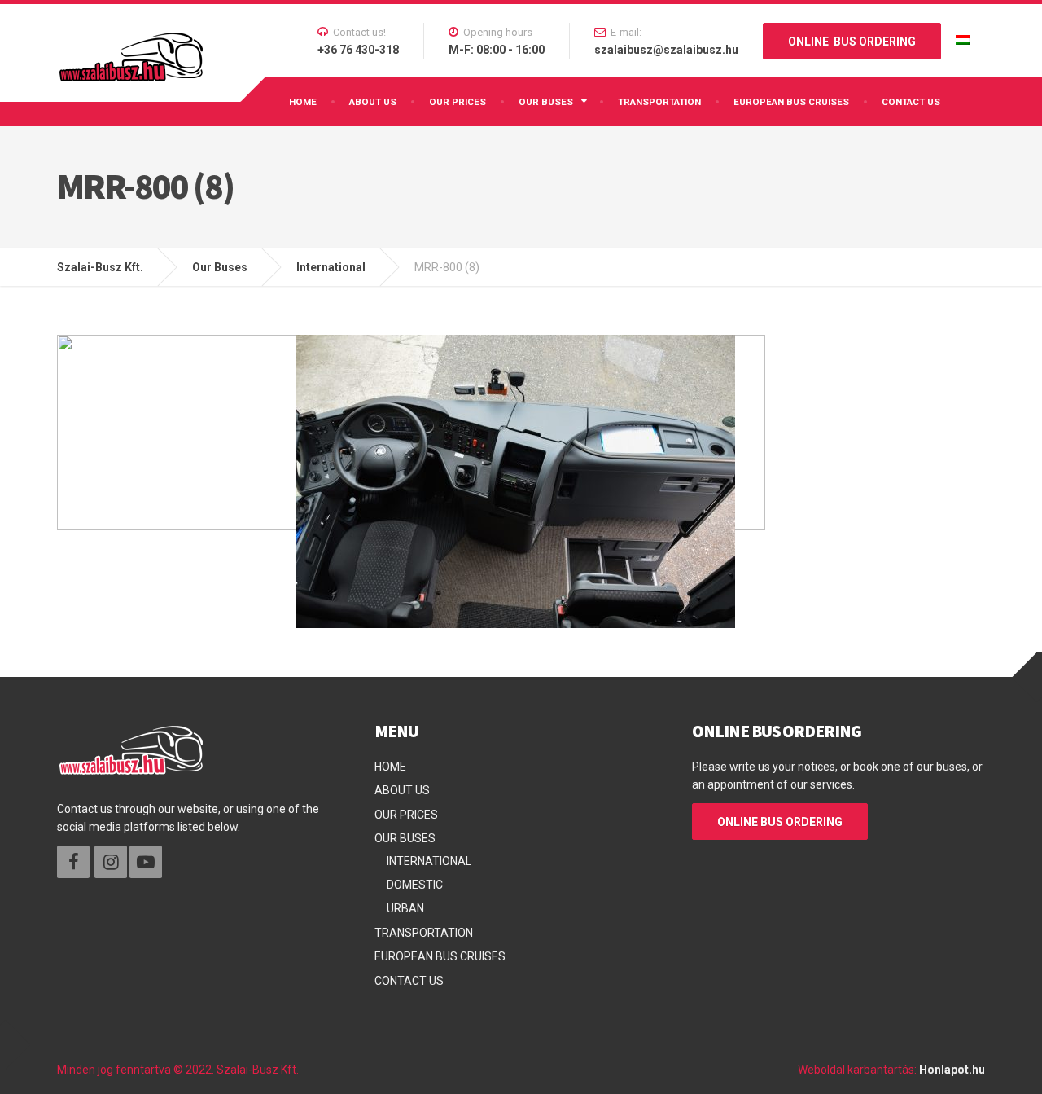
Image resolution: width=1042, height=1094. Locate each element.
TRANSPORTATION (659, 102)
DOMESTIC (415, 884)
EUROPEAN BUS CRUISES (791, 102)
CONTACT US (911, 102)
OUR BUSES (546, 102)
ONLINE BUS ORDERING (852, 41)
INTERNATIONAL (429, 861)
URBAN (405, 908)
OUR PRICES (457, 102)
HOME (303, 102)
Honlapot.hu (952, 1069)
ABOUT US (372, 102)
